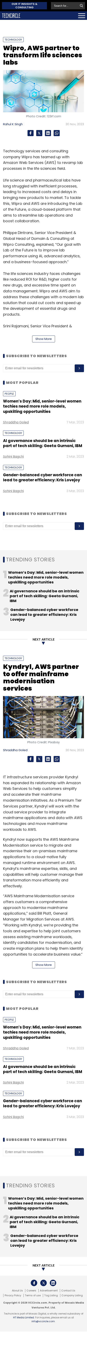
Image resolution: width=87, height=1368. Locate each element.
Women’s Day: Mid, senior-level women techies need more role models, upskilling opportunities (42, 406)
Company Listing (72, 1295)
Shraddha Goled (16, 422)
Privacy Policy (13, 1295)
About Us (17, 1290)
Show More (43, 339)
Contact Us (68, 1290)
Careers (31, 1290)
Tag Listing (51, 1295)
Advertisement (49, 1290)
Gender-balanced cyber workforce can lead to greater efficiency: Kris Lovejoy (42, 477)
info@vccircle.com (43, 1321)
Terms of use (33, 1295)
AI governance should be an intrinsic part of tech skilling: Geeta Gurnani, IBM (42, 443)
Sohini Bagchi (13, 456)
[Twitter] (39, 133)
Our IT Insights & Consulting (24, 5)
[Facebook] (31, 133)
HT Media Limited (23, 1317)
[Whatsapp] (57, 133)
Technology (13, 40)
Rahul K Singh (13, 124)
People (9, 394)
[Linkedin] (48, 133)
